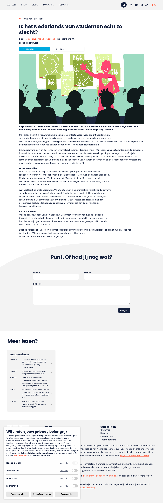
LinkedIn (112, 475)
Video (35, 4)
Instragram (88, 475)
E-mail (87, 272)
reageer (30, 49)
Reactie (37, 283)
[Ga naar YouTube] (136, 4)
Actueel (11, 4)
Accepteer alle (17, 494)
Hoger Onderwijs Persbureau (40, 38)
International (106, 436)
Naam (36, 272)
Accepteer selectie (42, 494)
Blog (24, 4)
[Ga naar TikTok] (146, 4)
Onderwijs (105, 429)
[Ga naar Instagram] (141, 4)
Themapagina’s (108, 439)
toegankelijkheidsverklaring (81, 487)
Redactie (64, 4)
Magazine (48, 4)
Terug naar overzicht (32, 18)
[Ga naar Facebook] (131, 4)
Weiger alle (66, 494)
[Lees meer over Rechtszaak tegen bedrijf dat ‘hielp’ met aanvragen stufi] (31, 372)
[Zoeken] (124, 5)
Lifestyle (104, 433)
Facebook (100, 475)
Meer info (64, 463)
